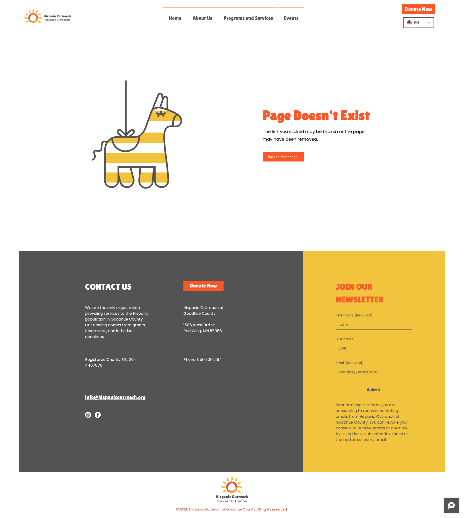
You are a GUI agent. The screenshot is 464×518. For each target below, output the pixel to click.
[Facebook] (98, 415)
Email (350, 363)
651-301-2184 (209, 359)
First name (354, 315)
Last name (345, 339)
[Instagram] (88, 415)
